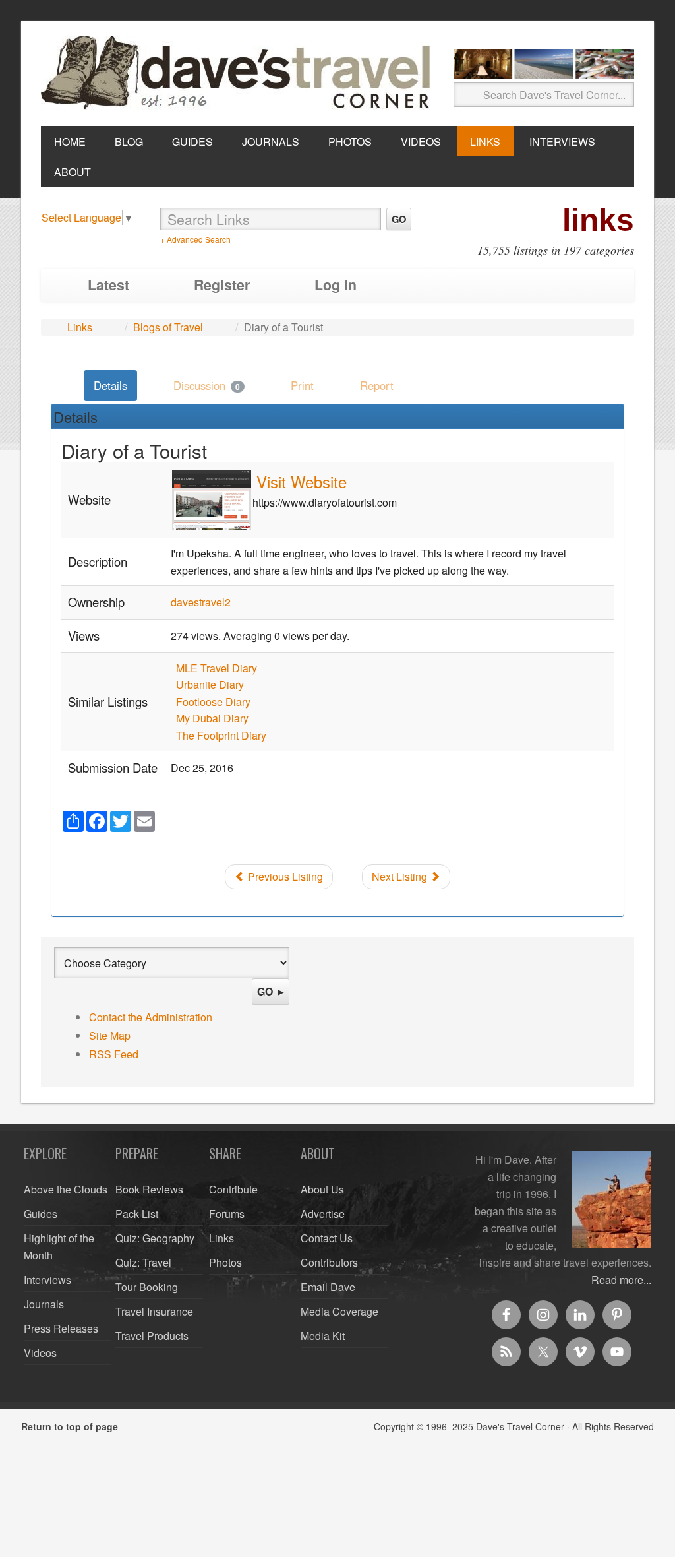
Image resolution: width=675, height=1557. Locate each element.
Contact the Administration (150, 1017)
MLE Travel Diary (216, 668)
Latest (108, 284)
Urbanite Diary (210, 684)
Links (79, 326)
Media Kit (323, 1335)
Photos (225, 1262)
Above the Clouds (65, 1189)
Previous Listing (284, 876)
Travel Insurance (154, 1311)
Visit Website (301, 481)
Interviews (47, 1279)
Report (377, 385)
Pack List (136, 1213)
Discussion (206, 385)
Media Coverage (339, 1311)
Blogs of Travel (168, 326)
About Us (322, 1189)
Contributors (329, 1262)
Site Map (110, 1035)
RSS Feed (113, 1054)
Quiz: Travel (143, 1262)
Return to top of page (69, 1426)
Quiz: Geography (154, 1238)
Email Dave (328, 1286)
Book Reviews (149, 1189)
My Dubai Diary (212, 718)
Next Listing (401, 876)
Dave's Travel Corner (238, 73)
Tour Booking (146, 1286)
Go (399, 219)
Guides (40, 1213)
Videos (40, 1352)
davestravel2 (201, 602)
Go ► (271, 991)
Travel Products (152, 1335)
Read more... (621, 1279)
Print (302, 385)
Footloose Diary (213, 701)
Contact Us (327, 1238)
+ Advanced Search (195, 239)
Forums (227, 1213)
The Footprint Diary (221, 735)
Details (110, 385)
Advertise (323, 1213)
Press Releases (61, 1328)
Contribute (233, 1189)
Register (222, 284)
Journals (44, 1304)
